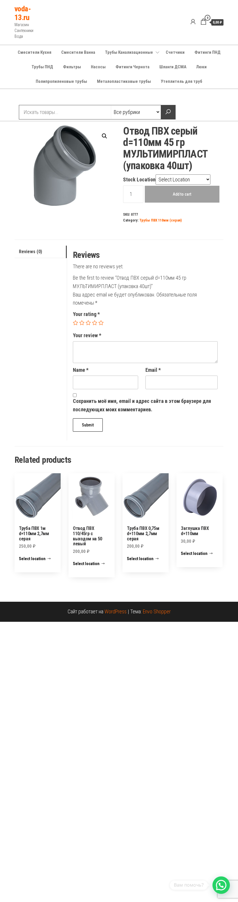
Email (153, 370)
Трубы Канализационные (129, 52)
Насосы (98, 66)
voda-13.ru (23, 13)
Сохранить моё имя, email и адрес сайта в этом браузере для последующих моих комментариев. (142, 405)
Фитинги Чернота (132, 66)
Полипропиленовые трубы (61, 81)
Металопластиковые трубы (124, 81)
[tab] (41, 252)
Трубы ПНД (42, 66)
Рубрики (36, 97)
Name (81, 370)
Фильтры (72, 66)
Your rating (86, 314)
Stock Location (139, 179)
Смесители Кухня (34, 52)
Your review (87, 335)
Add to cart (182, 194)
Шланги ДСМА (172, 66)
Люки (201, 66)
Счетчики (175, 52)
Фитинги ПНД (207, 52)
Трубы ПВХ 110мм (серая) (160, 220)
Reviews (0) (30, 251)
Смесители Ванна (78, 52)
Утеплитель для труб (181, 81)
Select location (32, 558)
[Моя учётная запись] (193, 21)
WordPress (115, 611)
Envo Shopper (157, 611)
